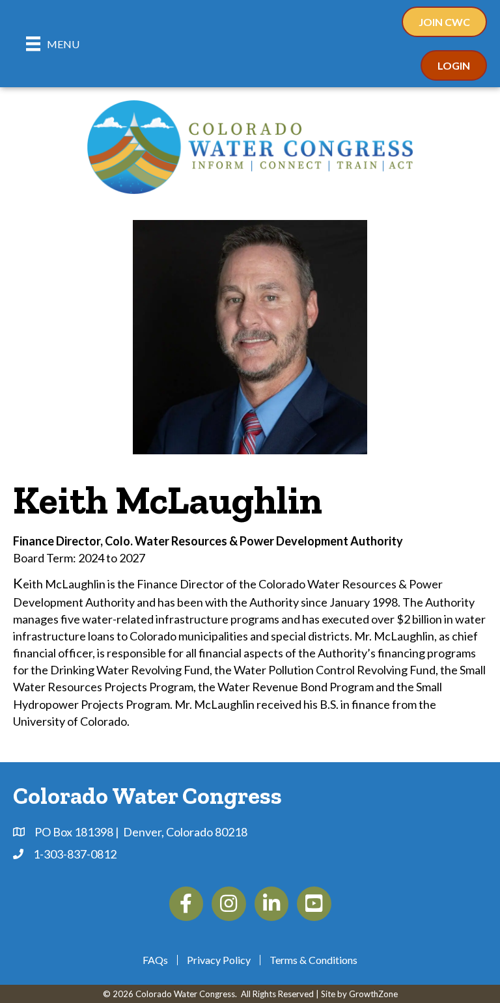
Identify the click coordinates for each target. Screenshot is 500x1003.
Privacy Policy (219, 960)
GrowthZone (373, 994)
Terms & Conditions (313, 960)
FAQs (155, 960)
